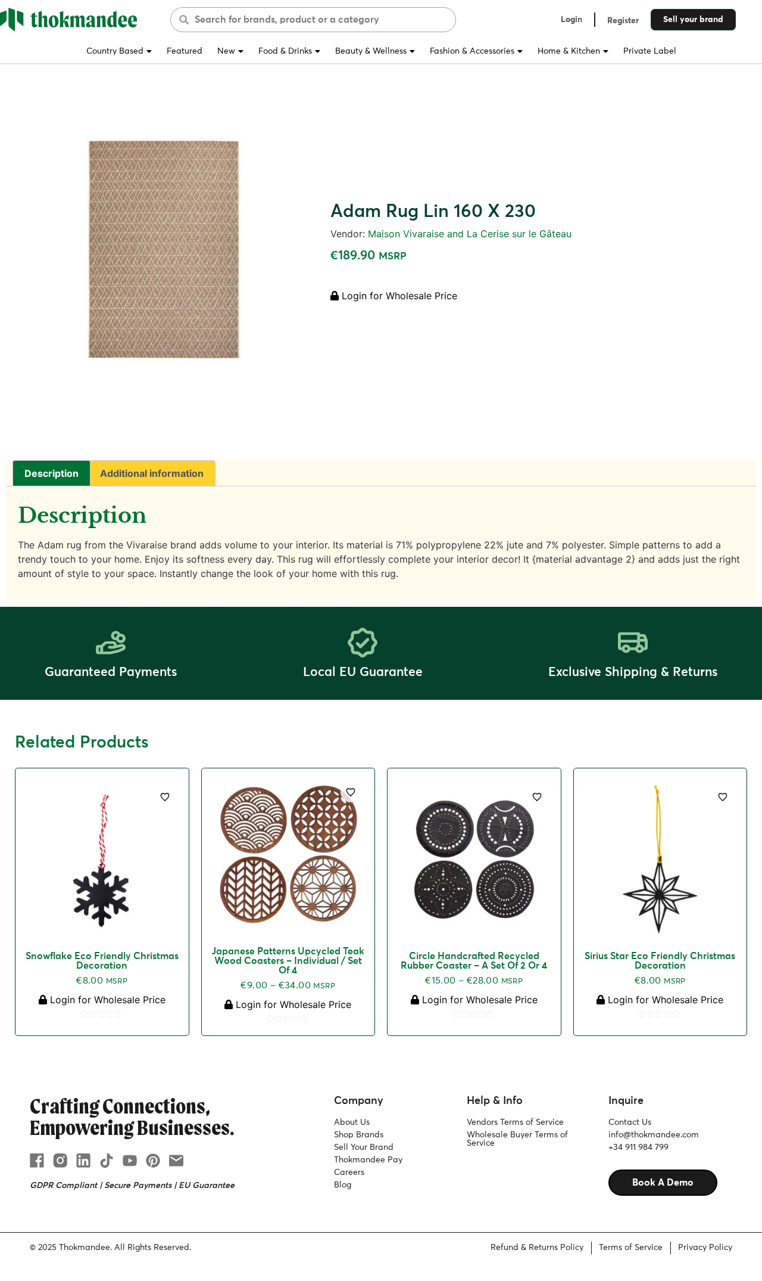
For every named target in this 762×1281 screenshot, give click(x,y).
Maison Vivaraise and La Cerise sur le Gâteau (470, 234)
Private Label (649, 51)
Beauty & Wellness (371, 51)
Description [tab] (51, 473)
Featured (184, 51)
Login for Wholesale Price (398, 296)
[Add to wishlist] (165, 797)
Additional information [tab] (152, 473)
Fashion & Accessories (472, 51)
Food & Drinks (285, 51)
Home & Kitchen (569, 51)
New (226, 51)
